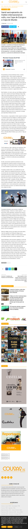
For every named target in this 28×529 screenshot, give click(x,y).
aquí (2, 524)
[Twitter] (9, 269)
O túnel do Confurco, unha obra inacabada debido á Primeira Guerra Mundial (17, 291)
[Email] (15, 269)
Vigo (10, 6)
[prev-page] (2, 313)
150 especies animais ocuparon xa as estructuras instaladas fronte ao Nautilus (17, 308)
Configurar (16, 526)
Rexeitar (9, 526)
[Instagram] (5, 477)
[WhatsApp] (12, 269)
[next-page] (4, 313)
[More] (18, 26)
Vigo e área (6, 6)
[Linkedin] (8, 477)
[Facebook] (6, 269)
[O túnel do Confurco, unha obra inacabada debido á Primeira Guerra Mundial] (5, 291)
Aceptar (4, 526)
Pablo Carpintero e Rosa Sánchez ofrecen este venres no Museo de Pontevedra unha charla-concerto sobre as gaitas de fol (21, 279)
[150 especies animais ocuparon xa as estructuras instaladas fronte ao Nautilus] (5, 308)
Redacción (4, 23)
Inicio (2, 6)
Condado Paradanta (3, 293)
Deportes (8, 262)
